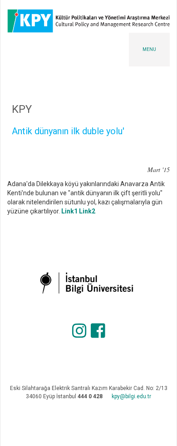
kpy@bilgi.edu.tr (131, 396)
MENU (149, 49)
